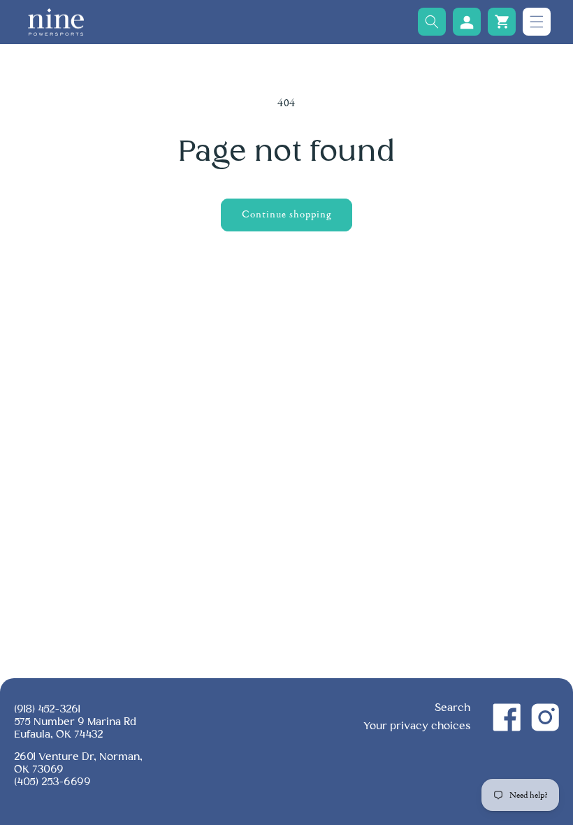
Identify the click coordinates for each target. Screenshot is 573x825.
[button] (432, 22)
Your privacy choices (416, 726)
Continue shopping (286, 214)
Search (452, 708)
